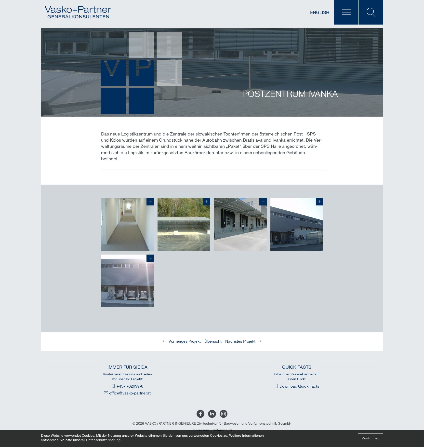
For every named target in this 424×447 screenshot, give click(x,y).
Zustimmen (370, 438)
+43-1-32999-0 (130, 386)
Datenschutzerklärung (103, 440)
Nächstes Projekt (240, 341)
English (319, 13)
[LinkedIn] (212, 414)
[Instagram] (223, 414)
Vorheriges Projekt (185, 341)
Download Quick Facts (299, 386)
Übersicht (213, 341)
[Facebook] (200, 414)
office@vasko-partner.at (130, 393)
